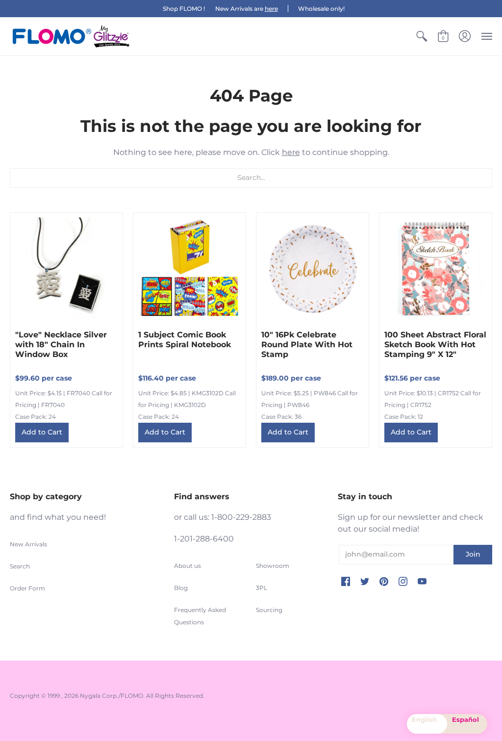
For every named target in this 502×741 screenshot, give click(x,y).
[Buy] (66, 269)
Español (465, 719)
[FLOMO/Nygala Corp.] (71, 36)
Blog (181, 587)
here (271, 8)
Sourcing (269, 609)
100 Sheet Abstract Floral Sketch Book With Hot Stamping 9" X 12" (435, 344)
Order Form (27, 588)
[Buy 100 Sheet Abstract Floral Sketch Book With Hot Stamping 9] (435, 269)
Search (20, 566)
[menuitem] (421, 36)
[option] (467, 724)
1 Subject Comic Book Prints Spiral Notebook (184, 339)
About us (187, 565)
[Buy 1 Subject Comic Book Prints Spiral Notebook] (189, 269)
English (424, 719)
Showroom (272, 565)
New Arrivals (28, 544)
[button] (421, 36)
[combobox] (427, 724)
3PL (261, 587)
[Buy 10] (312, 269)
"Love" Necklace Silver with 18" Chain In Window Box (61, 344)
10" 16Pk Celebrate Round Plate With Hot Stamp (306, 344)
